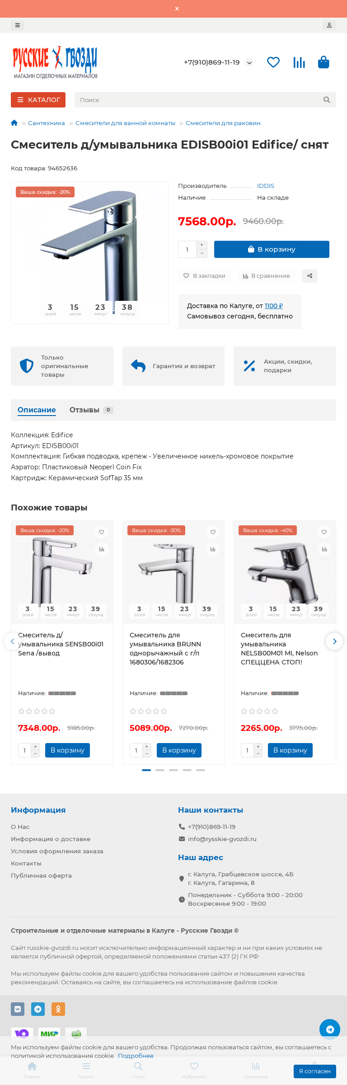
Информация (38, 809)
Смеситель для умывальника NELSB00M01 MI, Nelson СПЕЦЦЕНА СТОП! (279, 648)
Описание (37, 410)
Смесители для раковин (223, 122)
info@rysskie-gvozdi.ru (222, 838)
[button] (12, 641)
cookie (92, 973)
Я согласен (315, 1071)
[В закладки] (101, 532)
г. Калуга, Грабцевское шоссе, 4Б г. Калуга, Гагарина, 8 (241, 878)
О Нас (20, 826)
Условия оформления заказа (57, 851)
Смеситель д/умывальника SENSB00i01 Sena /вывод (60, 644)
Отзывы (90, 410)
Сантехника (46, 122)
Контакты (26, 863)
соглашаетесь (153, 982)
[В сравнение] (101, 549)
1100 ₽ (274, 306)
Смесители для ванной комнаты (125, 122)
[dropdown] (17, 25)
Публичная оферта (41, 875)
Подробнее (136, 1055)
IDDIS (265, 185)
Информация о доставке (50, 838)
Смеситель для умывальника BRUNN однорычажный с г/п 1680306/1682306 (165, 648)
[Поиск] (327, 100)
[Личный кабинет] (329, 25)
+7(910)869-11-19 (212, 62)
